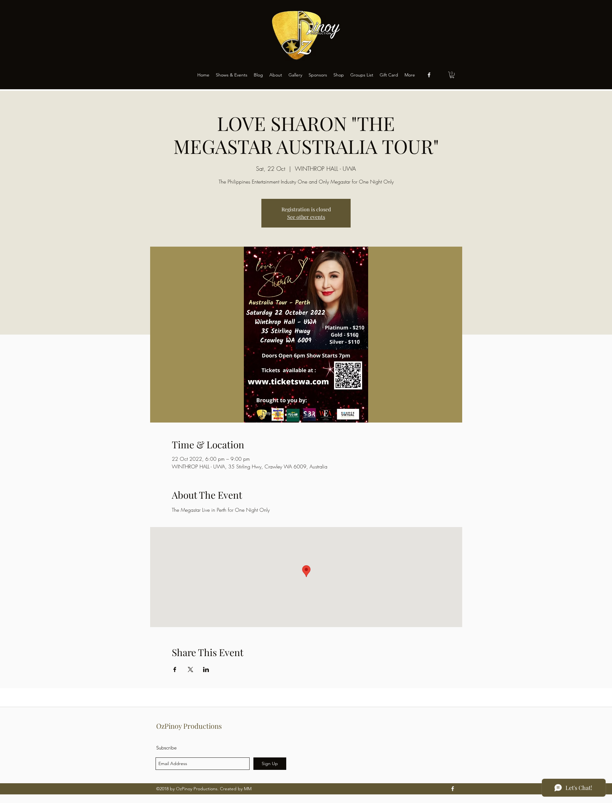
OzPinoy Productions (189, 726)
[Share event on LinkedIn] (206, 669)
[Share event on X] (190, 669)
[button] (452, 75)
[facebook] (429, 75)
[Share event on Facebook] (175, 669)
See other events (306, 216)
